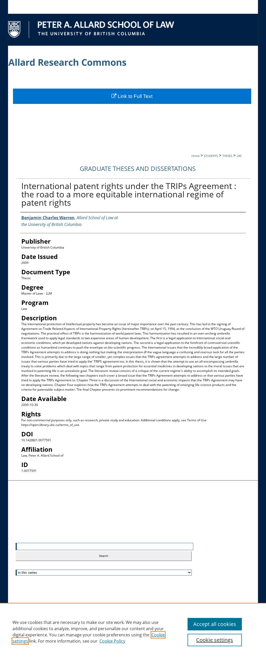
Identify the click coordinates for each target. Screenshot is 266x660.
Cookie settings (214, 639)
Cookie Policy (112, 641)
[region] (133, 631)
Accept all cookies (214, 624)
